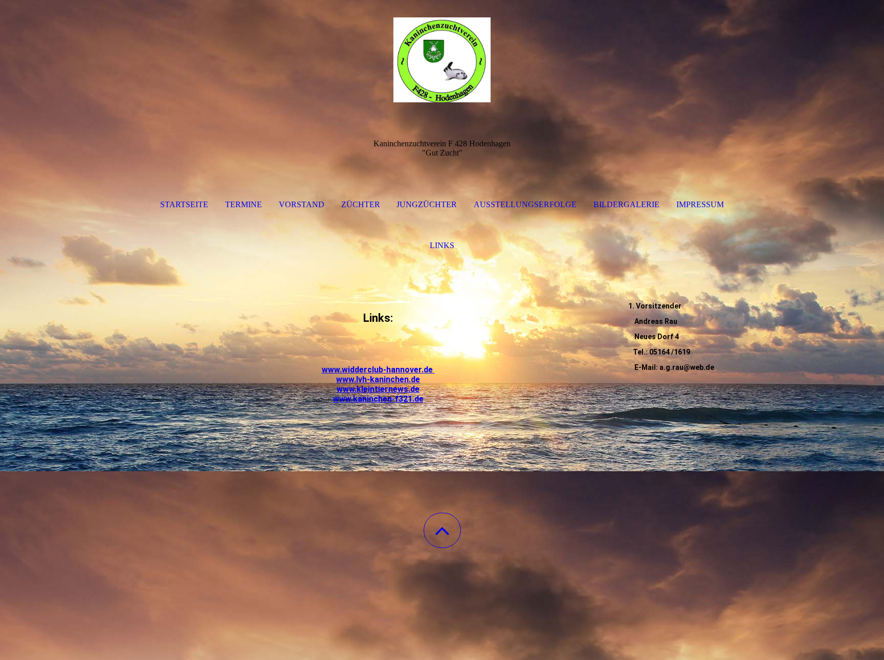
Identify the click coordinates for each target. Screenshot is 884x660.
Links (442, 245)
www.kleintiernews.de (378, 389)
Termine (243, 204)
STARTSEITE (184, 204)
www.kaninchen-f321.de (378, 399)
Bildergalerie (626, 204)
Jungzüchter (426, 204)
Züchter (360, 204)
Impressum (700, 204)
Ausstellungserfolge (525, 204)
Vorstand (301, 204)
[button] (442, 530)
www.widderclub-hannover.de (378, 370)
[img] (442, 51)
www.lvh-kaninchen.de (378, 379)
